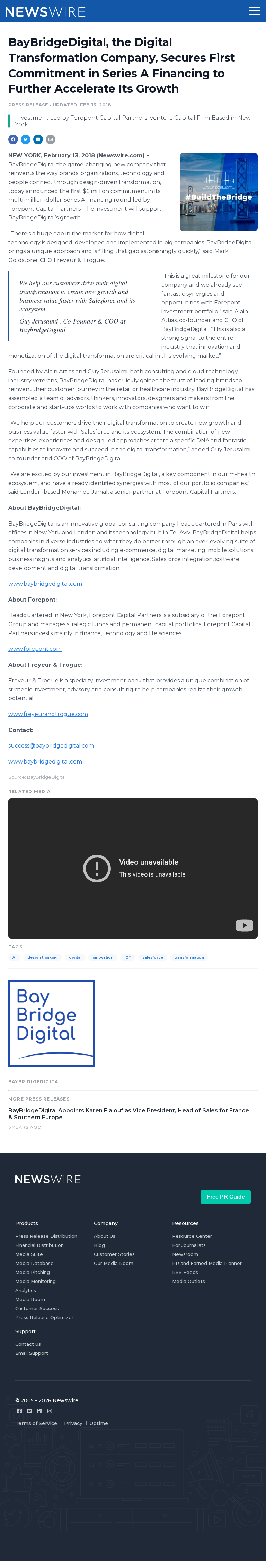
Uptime (98, 1423)
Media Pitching (32, 1272)
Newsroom (185, 1254)
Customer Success (37, 1308)
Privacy (73, 1423)
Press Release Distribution (46, 1236)
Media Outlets (188, 1281)
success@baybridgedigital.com (51, 745)
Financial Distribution (39, 1245)
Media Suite (29, 1254)
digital (75, 957)
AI (14, 957)
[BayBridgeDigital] (219, 191)
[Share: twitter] (26, 139)
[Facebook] (19, 1411)
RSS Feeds (185, 1272)
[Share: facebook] (13, 139)
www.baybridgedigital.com (45, 583)
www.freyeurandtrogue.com (48, 714)
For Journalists (189, 1245)
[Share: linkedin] (38, 139)
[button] (254, 11)
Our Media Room (113, 1263)
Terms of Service (36, 1423)
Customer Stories (114, 1254)
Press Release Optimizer (44, 1317)
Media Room (30, 1299)
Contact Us (28, 1344)
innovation (102, 957)
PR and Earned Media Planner (207, 1263)
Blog (99, 1245)
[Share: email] (50, 139)
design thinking (42, 957)
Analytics (25, 1290)
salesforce (152, 957)
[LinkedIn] (39, 1411)
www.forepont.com (35, 649)
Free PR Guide (226, 1197)
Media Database (34, 1263)
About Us (104, 1236)
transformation (189, 957)
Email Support (31, 1353)
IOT (127, 957)
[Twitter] (29, 1411)
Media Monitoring (35, 1281)
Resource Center (192, 1236)
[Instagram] (49, 1411)
